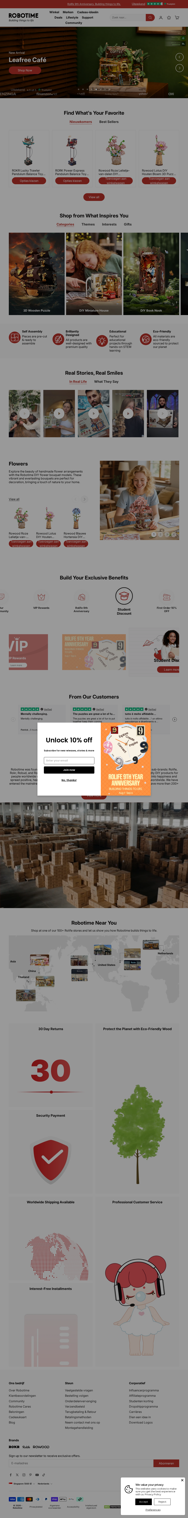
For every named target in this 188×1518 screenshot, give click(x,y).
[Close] (182, 1480)
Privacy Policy (153, 1494)
